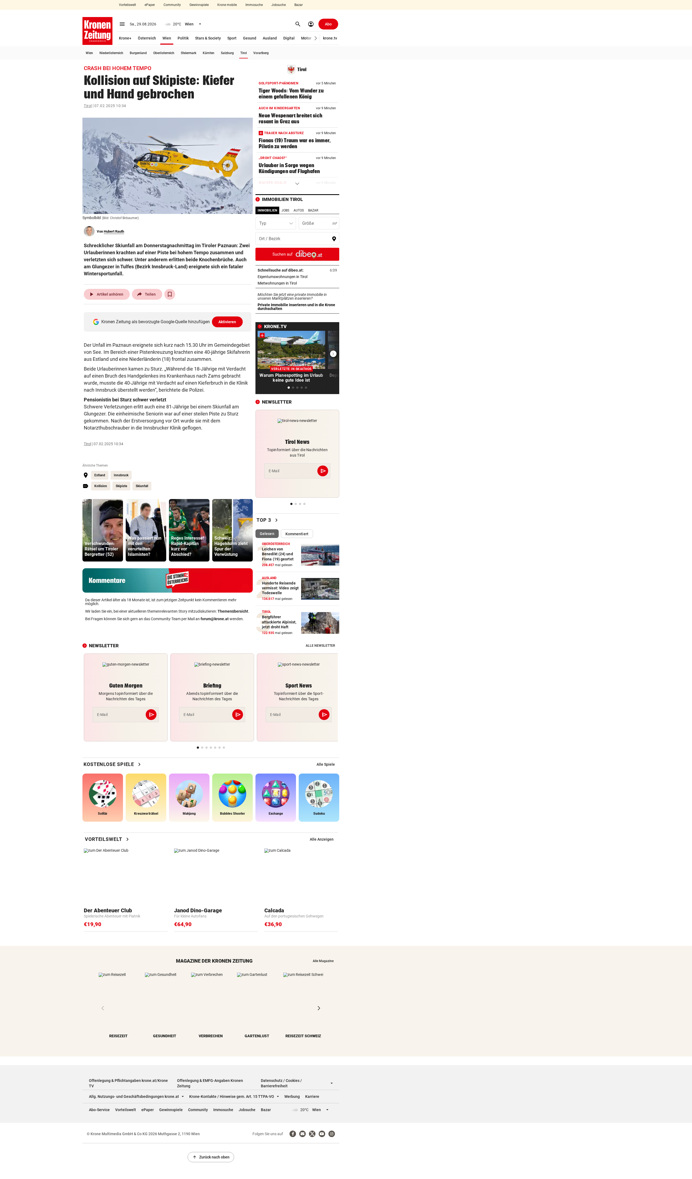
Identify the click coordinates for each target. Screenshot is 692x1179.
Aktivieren (227, 322)
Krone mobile (227, 5)
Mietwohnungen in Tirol (294, 283)
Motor (306, 38)
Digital (289, 38)
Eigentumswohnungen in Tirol (297, 277)
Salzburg (227, 53)
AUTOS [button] (299, 210)
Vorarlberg (261, 53)
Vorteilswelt (127, 5)
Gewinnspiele (199, 5)
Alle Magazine (323, 961)
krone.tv (330, 38)
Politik (183, 38)
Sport (232, 38)
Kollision (100, 486)
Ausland (270, 38)
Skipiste (121, 486)
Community (172, 5)
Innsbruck (121, 475)
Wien (166, 38)
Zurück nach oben (210, 1157)
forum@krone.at (215, 619)
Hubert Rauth (114, 231)
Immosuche (254, 5)
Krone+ (125, 38)
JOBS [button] (285, 210)
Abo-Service (99, 1110)
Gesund (249, 38)
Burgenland (138, 53)
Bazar (298, 5)
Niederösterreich (111, 53)
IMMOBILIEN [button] (267, 210)
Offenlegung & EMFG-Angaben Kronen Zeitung (210, 1083)
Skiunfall (142, 486)
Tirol (243, 53)
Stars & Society (208, 38)
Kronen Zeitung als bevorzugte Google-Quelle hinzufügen (168, 321)
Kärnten (208, 53)
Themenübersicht (233, 611)
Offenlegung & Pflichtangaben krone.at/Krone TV (128, 1083)
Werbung (292, 1096)
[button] (316, 38)
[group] (102, 530)
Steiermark (188, 53)
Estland (99, 475)
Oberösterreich (163, 53)
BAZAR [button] (313, 210)
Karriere (312, 1096)
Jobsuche (278, 5)
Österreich (147, 38)
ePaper (150, 5)
